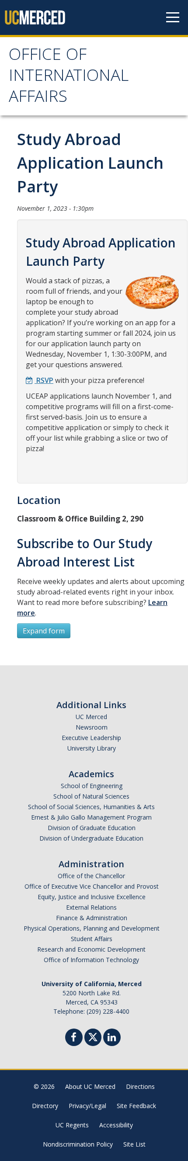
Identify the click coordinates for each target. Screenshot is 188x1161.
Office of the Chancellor (91, 876)
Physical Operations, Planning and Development (92, 928)
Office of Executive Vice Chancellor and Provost (91, 886)
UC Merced (91, 717)
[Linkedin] (112, 1038)
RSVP (44, 380)
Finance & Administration (91, 918)
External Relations (91, 907)
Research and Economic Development (91, 949)
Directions (140, 1086)
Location (39, 500)
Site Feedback (136, 1106)
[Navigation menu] (173, 17)
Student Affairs (91, 939)
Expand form (44, 631)
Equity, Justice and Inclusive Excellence (92, 897)
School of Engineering (91, 786)
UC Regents (72, 1125)
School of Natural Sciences (91, 796)
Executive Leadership (91, 737)
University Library (91, 748)
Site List (134, 1144)
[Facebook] (74, 1038)
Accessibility (116, 1125)
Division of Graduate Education (92, 828)
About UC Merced (90, 1086)
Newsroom (92, 727)
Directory (45, 1106)
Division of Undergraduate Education (91, 838)
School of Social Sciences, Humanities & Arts (91, 807)
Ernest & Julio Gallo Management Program (91, 817)
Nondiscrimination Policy (78, 1144)
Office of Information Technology (91, 960)
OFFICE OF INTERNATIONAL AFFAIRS (69, 77)
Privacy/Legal (87, 1106)
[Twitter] (93, 1036)
